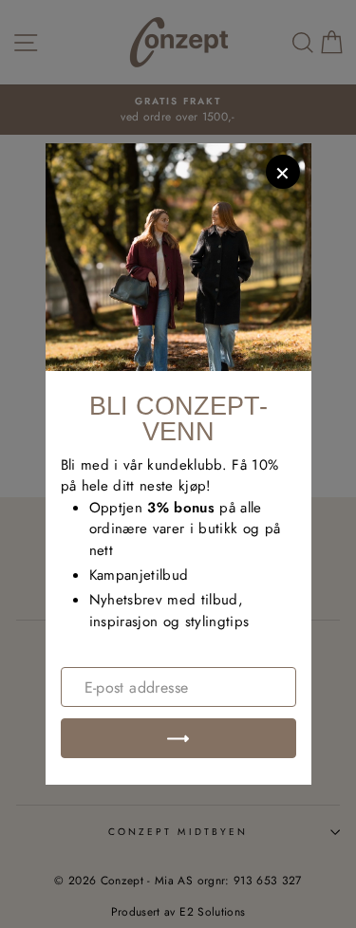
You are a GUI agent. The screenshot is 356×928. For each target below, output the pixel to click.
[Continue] (178, 738)
